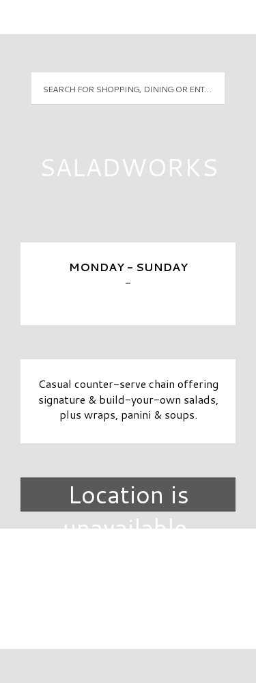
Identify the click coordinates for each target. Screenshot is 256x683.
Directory (128, 562)
